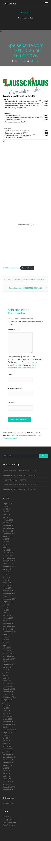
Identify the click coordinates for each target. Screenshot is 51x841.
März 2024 (7, 582)
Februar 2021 (8, 683)
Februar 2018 (8, 781)
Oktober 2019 (8, 727)
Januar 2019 (7, 751)
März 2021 (7, 680)
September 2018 (9, 762)
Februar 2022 (8, 651)
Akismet (21, 365)
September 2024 (9, 566)
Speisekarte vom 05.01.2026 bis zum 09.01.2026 (25, 280)
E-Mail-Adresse (15, 388)
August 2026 (7, 503)
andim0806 (34, 61)
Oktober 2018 (8, 760)
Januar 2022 (7, 653)
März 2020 (7, 713)
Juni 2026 (6, 509)
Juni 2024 (6, 574)
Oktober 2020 (8, 694)
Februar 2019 (8, 749)
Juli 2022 (6, 637)
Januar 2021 (7, 686)
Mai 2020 (6, 708)
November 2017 (9, 789)
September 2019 (9, 730)
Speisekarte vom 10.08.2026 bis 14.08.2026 (19, 484)
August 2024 (7, 569)
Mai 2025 (6, 544)
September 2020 (9, 697)
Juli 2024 (6, 572)
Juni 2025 (6, 542)
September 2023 (9, 599)
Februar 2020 (8, 716)
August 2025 (7, 536)
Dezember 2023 (9, 591)
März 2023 (7, 615)
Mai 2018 (6, 773)
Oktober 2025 (8, 531)
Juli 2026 (6, 506)
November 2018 (9, 757)
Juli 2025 (6, 539)
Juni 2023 (6, 607)
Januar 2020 (7, 719)
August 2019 (7, 732)
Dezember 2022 (9, 623)
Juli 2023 (6, 604)
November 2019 (9, 724)
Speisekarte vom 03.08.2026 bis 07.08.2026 (19, 489)
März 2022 (7, 648)
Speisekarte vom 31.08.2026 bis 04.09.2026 (19, 470)
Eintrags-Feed (8, 819)
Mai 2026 (6, 512)
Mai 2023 (6, 610)
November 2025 (9, 528)
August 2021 (7, 667)
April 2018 (6, 776)
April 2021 (6, 678)
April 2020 (6, 710)
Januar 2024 (7, 588)
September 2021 (9, 664)
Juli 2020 (6, 702)
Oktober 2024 (8, 563)
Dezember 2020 (9, 689)
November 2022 (9, 626)
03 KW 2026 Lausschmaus (11, 268)
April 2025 (6, 547)
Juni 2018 (6, 770)
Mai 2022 (6, 642)
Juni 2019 (6, 738)
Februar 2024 (8, 585)
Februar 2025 (8, 552)
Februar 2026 (8, 520)
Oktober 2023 (8, 596)
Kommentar (14, 329)
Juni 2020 (6, 705)
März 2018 (7, 779)
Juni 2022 (6, 640)
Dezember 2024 (9, 558)
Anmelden (7, 817)
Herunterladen (27, 268)
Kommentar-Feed (9, 822)
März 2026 (7, 517)
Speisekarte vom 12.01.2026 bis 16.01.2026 (25, 50)
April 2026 (6, 514)
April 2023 (6, 612)
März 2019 (7, 746)
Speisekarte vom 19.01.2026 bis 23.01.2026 (25, 288)
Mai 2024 (6, 577)
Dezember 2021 (9, 656)
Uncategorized (8, 803)
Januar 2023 (7, 621)
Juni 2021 (6, 672)
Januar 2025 (7, 555)
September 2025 (9, 533)
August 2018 (7, 765)
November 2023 (9, 593)
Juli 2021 (6, 670)
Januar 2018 (7, 784)
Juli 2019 (6, 735)
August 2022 (7, 634)
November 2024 (9, 561)
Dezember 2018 (9, 754)
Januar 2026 (7, 522)
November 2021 (9, 659)
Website (11, 403)
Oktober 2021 (8, 661)
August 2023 (7, 601)
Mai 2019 (6, 740)
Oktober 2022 (8, 629)
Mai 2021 (6, 675)
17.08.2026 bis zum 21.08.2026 (14, 480)
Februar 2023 (8, 618)
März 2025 (7, 550)
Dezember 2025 (9, 525)
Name (11, 374)
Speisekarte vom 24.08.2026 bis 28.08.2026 (19, 475)
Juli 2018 (6, 768)
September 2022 (9, 631)
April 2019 (6, 743)
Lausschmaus (10, 3)
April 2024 (6, 580)
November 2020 (9, 691)
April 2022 (6, 645)
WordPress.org (9, 825)
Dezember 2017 (9, 787)
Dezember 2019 (9, 721)
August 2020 (7, 700)
